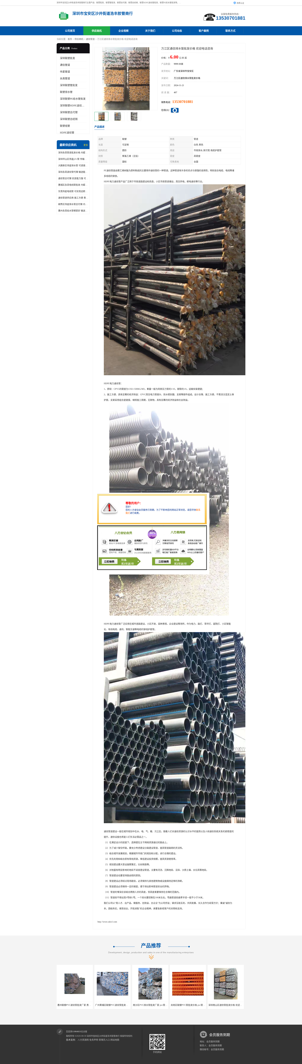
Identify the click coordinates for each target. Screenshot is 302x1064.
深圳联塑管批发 (69, 85)
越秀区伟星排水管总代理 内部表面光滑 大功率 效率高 (73, 204)
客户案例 (204, 30)
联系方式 (230, 30)
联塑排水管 (66, 92)
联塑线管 (65, 126)
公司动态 (177, 30)
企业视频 (123, 30)
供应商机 (97, 30)
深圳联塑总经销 (69, 119)
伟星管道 (65, 71)
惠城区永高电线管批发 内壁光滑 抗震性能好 (73, 185)
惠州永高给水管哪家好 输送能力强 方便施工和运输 (73, 210)
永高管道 (65, 78)
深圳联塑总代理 (69, 112)
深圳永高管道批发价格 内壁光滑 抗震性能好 (73, 152)
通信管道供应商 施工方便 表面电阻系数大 (73, 198)
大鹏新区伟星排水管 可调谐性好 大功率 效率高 (73, 165)
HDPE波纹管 (67, 132)
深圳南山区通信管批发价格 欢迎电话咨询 (153, 1005)
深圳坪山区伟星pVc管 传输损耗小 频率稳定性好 (73, 159)
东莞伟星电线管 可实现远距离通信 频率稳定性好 (73, 191)
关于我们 (150, 30)
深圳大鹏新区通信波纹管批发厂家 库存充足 (192, 1005)
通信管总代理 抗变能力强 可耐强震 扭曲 (73, 178)
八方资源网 (83, 1040)
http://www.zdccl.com (107, 922)
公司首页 (70, 30)
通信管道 (90, 39)
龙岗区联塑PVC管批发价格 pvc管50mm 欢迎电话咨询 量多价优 (125, 1005)
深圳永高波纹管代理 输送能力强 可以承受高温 (73, 172)
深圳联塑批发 (67, 58)
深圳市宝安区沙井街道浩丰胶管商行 (103, 1036)
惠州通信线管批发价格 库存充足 (225, 1005)
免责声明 (93, 1040)
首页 (70, 39)
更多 (86, 145)
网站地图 (114, 1040)
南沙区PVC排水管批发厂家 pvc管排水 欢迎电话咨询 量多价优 (87, 1005)
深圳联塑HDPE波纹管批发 (74, 105)
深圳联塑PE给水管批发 (73, 98)
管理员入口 (104, 1040)
